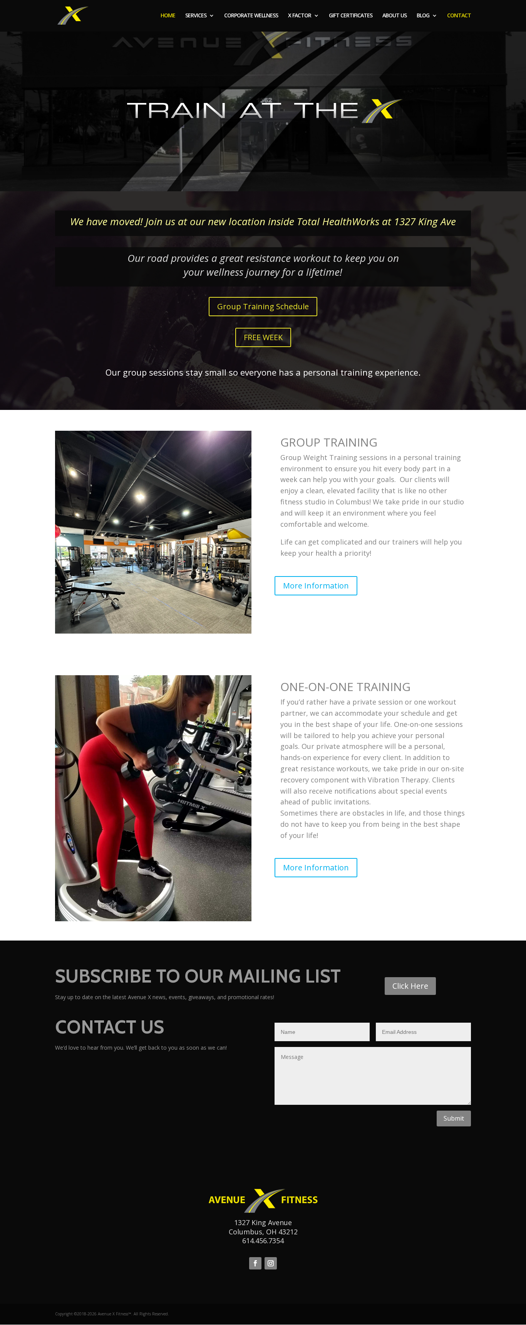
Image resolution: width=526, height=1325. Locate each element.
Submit (454, 1118)
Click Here (410, 986)
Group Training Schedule (263, 306)
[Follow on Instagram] (271, 1263)
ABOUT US (394, 16)
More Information (316, 585)
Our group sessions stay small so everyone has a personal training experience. (263, 372)
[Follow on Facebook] (255, 1263)
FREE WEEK (263, 337)
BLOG (423, 16)
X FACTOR (299, 16)
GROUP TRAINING (328, 442)
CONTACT (459, 16)
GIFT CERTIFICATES (350, 16)
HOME (168, 16)
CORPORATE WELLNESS (251, 16)
